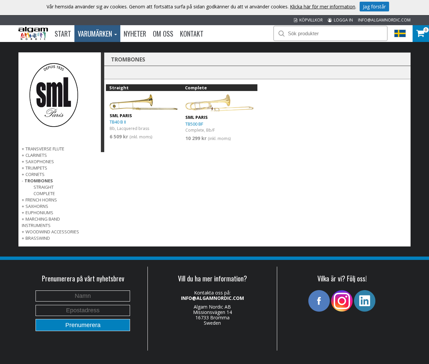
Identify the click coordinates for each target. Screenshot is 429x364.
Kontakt (191, 34)
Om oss (163, 34)
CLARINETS (36, 155)
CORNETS (35, 174)
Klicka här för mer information (322, 6)
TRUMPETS (36, 168)
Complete (44, 193)
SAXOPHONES (39, 161)
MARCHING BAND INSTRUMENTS (41, 222)
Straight (44, 187)
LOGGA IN (342, 20)
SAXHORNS (36, 206)
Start (63, 34)
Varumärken (96, 34)
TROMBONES (38, 181)
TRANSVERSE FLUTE (44, 149)
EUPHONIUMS (39, 213)
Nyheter (135, 34)
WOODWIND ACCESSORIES (52, 232)
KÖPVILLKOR (310, 20)
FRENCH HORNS (41, 200)
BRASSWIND (37, 238)
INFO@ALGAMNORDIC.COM (384, 20)
